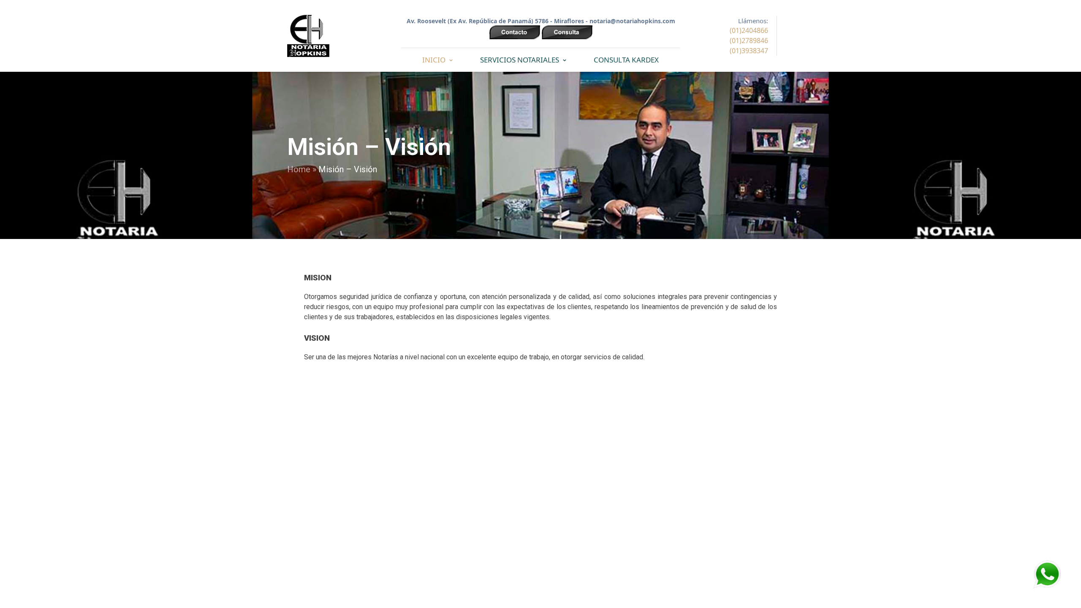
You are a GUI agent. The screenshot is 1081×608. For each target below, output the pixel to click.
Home (298, 169)
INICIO (433, 60)
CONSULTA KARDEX (626, 60)
